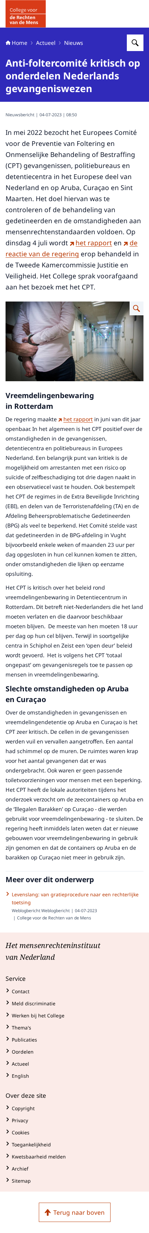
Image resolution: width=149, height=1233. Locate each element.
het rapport (94, 242)
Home (19, 43)
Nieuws (73, 43)
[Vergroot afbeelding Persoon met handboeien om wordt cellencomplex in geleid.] (136, 308)
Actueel (45, 43)
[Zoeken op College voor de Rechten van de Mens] (135, 42)
